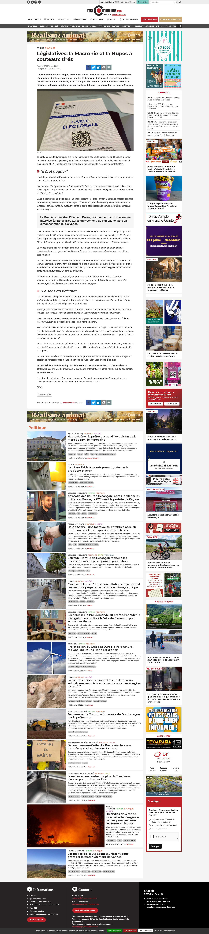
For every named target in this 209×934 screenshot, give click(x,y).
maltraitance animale (84, 701)
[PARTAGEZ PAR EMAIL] (103, 67)
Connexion (172, 404)
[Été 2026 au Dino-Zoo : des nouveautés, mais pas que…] (164, 421)
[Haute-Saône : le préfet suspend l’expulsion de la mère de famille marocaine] (46, 442)
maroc (80, 454)
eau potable (107, 796)
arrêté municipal (74, 871)
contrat (98, 796)
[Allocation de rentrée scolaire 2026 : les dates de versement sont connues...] (164, 642)
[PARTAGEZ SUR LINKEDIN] (98, 67)
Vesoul (71, 524)
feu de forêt (111, 840)
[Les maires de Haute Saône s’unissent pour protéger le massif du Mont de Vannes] (46, 859)
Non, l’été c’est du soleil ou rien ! (164, 825)
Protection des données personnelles (45, 905)
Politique (50, 48)
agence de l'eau (74, 796)
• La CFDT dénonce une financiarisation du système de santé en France (162, 106)
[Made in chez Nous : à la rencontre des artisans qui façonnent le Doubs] (164, 269)
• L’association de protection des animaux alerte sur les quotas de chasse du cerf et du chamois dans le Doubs (163, 125)
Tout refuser (130, 930)
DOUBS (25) (72, 644)
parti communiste (84, 633)
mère (86, 454)
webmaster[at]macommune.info (85, 927)
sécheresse (92, 514)
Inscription (155, 404)
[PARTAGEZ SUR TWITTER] (93, 67)
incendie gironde (129, 840)
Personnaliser (145, 930)
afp (70, 545)
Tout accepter (114, 930)
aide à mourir (73, 483)
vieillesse (90, 602)
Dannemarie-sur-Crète (78, 742)
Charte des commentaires (40, 902)
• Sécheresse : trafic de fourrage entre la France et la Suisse (163, 99)
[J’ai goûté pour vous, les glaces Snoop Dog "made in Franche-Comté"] (164, 188)
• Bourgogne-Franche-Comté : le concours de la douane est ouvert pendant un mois (163, 115)
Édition (108, 15)
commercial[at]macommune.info (85, 904)
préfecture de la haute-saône (105, 454)
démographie (73, 602)
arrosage (72, 514)
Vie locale (109, 555)
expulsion (72, 454)
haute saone (96, 871)
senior (82, 602)
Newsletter (36, 920)
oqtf (92, 454)
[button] (175, 2)
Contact (33, 895)
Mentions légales (37, 911)
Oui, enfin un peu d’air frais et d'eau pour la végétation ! (163, 821)
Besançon (72, 493)
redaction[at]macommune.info (84, 898)
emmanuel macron (86, 483)
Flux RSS (33, 908)
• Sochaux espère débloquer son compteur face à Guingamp (162, 134)
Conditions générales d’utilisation (44, 914)
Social (112, 742)
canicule (81, 571)
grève (78, 763)
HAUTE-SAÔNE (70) (75, 434)
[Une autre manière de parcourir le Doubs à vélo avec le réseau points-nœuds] (164, 547)
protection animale (100, 701)
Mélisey (71, 851)
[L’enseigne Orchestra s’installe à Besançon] (164, 499)
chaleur (71, 763)
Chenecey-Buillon (76, 773)
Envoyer (155, 846)
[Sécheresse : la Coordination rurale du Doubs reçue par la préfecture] (46, 720)
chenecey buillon (87, 796)
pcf (78, 514)
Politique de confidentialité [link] (164, 931)
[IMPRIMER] (109, 67)
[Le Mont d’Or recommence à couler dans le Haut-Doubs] (164, 338)
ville (88, 571)
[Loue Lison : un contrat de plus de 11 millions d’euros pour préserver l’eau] (46, 782)
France (40, 48)
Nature (91, 493)
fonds (119, 840)
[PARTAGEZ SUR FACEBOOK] (88, 67)
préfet (84, 514)
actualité (82, 493)
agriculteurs (73, 732)
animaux (72, 701)
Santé (100, 555)
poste (85, 763)
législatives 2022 (44, 395)
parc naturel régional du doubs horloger (82, 667)
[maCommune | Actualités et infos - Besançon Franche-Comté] (104, 10)
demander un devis (85, 910)
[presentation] (147, 616)
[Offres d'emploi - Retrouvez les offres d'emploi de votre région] (164, 223)
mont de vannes (108, 871)
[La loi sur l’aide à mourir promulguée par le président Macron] (46, 473)
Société (97, 434)
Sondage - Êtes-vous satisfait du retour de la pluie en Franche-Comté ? (163, 812)
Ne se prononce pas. (160, 829)
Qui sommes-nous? (38, 899)
